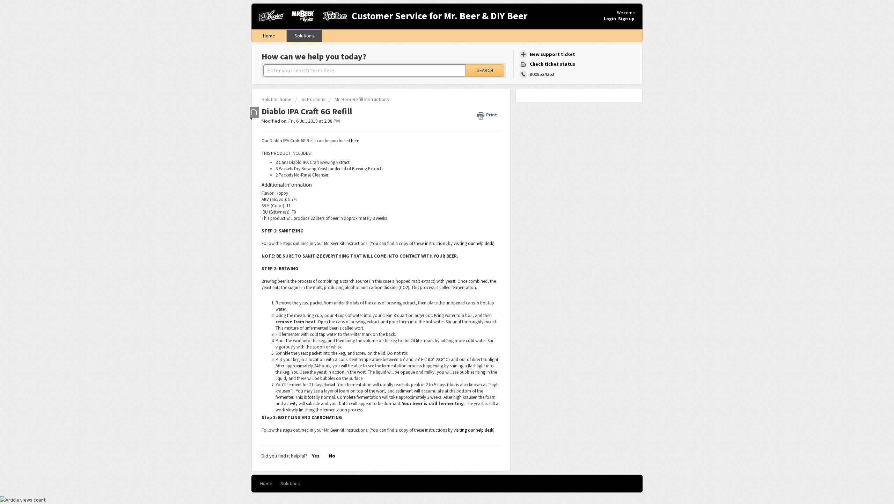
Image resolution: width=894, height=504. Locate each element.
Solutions (304, 36)
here (355, 141)
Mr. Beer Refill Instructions (362, 99)
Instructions (313, 99)
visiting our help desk (473, 243)
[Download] (434, 162)
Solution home (277, 99)
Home (269, 36)
